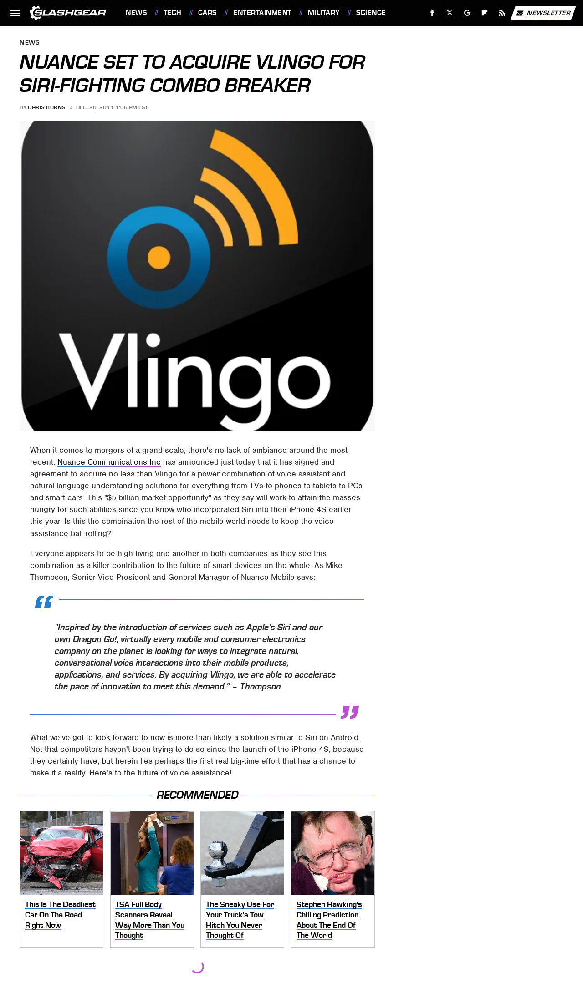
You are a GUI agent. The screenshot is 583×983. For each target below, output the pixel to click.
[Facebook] (432, 13)
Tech (173, 13)
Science (371, 13)
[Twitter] (449, 13)
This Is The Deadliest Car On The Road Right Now (60, 914)
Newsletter (549, 12)
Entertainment (262, 13)
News (136, 13)
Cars (207, 13)
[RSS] (502, 13)
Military (324, 13)
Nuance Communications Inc (109, 462)
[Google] (467, 13)
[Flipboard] (484, 13)
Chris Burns (47, 107)
